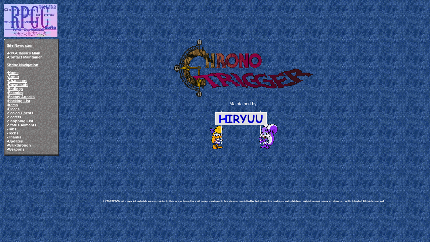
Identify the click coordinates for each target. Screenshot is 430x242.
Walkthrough (19, 145)
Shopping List (20, 121)
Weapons (16, 149)
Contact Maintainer (25, 57)
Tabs (12, 129)
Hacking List (19, 101)
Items (13, 105)
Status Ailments (22, 125)
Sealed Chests (20, 113)
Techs (13, 133)
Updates (15, 141)
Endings (15, 89)
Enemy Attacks (21, 97)
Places (13, 109)
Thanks (14, 137)
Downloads (18, 85)
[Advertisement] (225, 169)
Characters (17, 81)
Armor (13, 77)
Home (13, 73)
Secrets (14, 117)
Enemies (15, 93)
